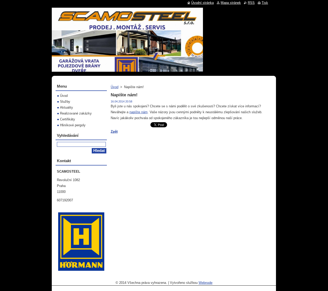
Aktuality (66, 107)
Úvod (114, 87)
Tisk (265, 3)
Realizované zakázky (76, 113)
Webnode (205, 283)
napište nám (138, 112)
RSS (251, 3)
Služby (65, 101)
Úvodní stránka (202, 3)
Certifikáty (67, 119)
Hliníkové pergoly (73, 125)
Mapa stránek (231, 3)
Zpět (114, 131)
